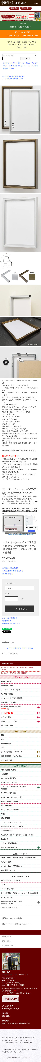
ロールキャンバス (9, 63)
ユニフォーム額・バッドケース (11, 822)
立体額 (11, 68)
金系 (2, 735)
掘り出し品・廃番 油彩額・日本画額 (21, 45)
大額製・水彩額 (6, 681)
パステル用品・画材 (7, 889)
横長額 (5, 68)
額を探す (14, 8)
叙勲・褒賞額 (5, 818)
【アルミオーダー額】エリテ (13, 78)
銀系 (2, 739)
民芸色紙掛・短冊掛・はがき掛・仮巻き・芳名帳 (17, 835)
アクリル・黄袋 (6, 862)
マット (5, 66)
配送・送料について (20, 1038)
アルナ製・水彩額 (7, 694)
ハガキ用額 (4, 774)
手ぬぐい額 (4, 839)
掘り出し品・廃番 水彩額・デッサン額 (22, 42)
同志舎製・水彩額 (7, 685)
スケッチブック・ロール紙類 (10, 880)
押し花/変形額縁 (6, 805)
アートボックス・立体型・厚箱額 (12, 826)
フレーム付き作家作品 (8, 778)
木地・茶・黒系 (6, 743)
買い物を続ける (7, 574)
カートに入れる (21, 609)
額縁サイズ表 (22, 47)
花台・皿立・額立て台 (8, 870)
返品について (6, 621)
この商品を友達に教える (10, 568)
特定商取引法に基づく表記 (11, 624)
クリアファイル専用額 (8, 793)
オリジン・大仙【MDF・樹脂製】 (12, 698)
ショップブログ (19, 1042)
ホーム (4, 76)
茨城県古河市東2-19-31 (10, 975)
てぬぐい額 (13, 66)
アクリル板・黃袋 (7, 725)
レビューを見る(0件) (14, 648)
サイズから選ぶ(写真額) (9, 843)
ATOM (30, 1042)
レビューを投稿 (27, 648)
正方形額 (35, 66)
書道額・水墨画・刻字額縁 (10, 801)
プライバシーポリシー (24, 1040)
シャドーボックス (7, 831)
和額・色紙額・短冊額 (8, 770)
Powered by (5, 1058)
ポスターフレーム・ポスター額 (11, 797)
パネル (3, 884)
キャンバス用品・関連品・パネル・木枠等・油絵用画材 (19, 893)
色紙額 (28, 63)
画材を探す (26, 8)
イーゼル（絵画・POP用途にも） (12, 866)
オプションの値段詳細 (9, 618)
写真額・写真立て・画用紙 (10, 810)
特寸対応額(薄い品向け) (16, 76)
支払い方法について (8, 1038)
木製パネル (20, 63)
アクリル (35, 63)
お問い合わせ (29, 474)
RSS (25, 1042)
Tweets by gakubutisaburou (10, 907)
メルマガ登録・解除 (8, 1042)
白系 (2, 748)
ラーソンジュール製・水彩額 (10, 690)
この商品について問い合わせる (12, 571)
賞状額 (3, 814)
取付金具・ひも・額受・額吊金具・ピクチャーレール (18, 857)
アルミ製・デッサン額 (8, 702)
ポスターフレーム (24, 66)
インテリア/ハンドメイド (9, 782)
